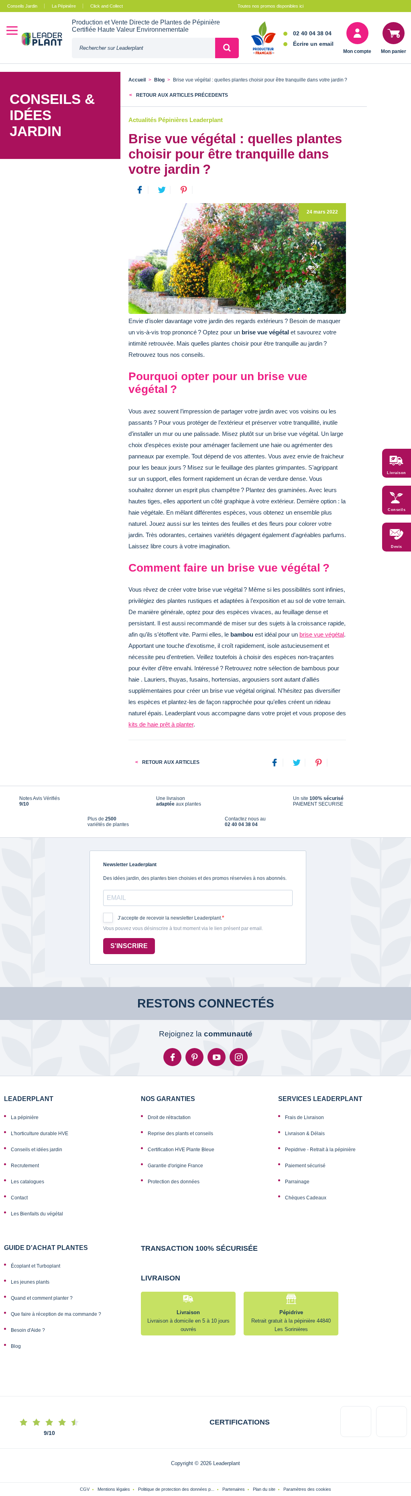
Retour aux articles (170, 762)
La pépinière (25, 1117)
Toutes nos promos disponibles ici (270, 6)
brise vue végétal (321, 634)
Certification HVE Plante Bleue (181, 1149)
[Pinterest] (318, 763)
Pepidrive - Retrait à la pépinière (320, 1149)
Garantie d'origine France (175, 1165)
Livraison (396, 473)
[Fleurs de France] (263, 38)
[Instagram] (239, 1057)
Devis (396, 547)
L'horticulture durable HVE (39, 1133)
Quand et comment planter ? (42, 1298)
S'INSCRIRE (129, 945)
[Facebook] (274, 763)
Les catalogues (27, 1182)
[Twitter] (296, 763)
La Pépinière (64, 6)
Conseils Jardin (22, 6)
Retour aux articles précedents (181, 95)
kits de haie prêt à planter (160, 724)
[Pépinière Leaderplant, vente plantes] (47, 40)
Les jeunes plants (30, 1282)
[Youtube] (217, 1057)
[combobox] (143, 48)
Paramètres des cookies (307, 1489)
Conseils (396, 510)
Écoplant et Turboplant (35, 1266)
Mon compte (357, 51)
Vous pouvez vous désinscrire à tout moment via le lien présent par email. (183, 928)
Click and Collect (106, 6)
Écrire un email (313, 44)
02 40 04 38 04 (312, 33)
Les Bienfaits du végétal (37, 1214)
